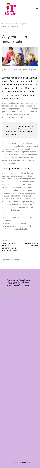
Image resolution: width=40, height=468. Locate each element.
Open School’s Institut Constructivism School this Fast (9, 247)
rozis (34, 70)
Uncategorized (21, 70)
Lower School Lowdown (31, 245)
